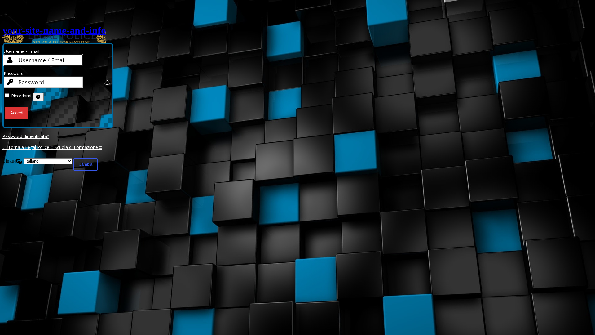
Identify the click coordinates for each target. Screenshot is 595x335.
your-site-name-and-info (54, 30)
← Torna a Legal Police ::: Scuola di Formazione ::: (52, 147)
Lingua (9, 160)
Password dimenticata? (25, 136)
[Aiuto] (38, 97)
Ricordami (21, 96)
